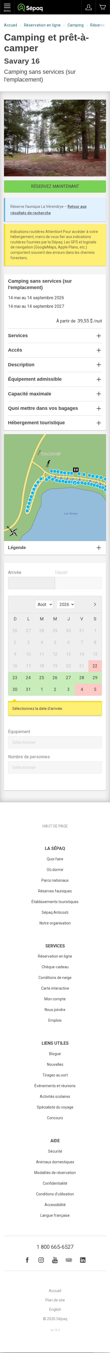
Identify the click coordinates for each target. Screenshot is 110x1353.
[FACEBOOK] (27, 1260)
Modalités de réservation (55, 1173)
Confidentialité (55, 1183)
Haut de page (55, 826)
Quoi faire (55, 859)
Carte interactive (55, 988)
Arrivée (14, 572)
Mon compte (55, 999)
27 (68, 677)
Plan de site (55, 1300)
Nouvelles (55, 1064)
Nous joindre (55, 1010)
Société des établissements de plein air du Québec (30, 8)
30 (15, 689)
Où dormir (55, 870)
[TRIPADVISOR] (68, 1260)
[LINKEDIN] (82, 1260)
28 (81, 677)
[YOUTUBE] (55, 1260)
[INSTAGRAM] (41, 1260)
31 (28, 689)
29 (95, 677)
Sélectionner (24, 742)
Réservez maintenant (55, 186)
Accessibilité (55, 1205)
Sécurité (55, 1151)
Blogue (55, 1054)
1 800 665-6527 (55, 1247)
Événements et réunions (55, 1086)
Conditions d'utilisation (55, 1194)
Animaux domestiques (55, 1162)
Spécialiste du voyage (55, 1107)
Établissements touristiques (55, 902)
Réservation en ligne (42, 25)
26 (55, 677)
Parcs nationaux (55, 880)
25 (41, 677)
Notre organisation (55, 923)
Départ (61, 572)
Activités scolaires (55, 1096)
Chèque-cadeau (55, 967)
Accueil (10, 25)
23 (15, 677)
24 (28, 677)
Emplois (55, 1020)
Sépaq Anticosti (55, 912)
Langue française (55, 1215)
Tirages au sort (55, 1075)
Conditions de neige (55, 977)
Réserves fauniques (55, 891)
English (55, 1309)
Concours (55, 1118)
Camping (76, 25)
